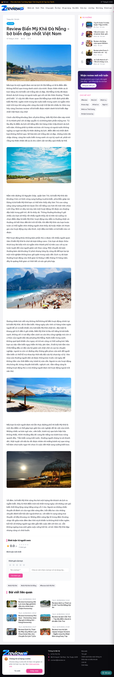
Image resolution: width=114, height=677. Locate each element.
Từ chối (17, 671)
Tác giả (84, 654)
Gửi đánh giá (15, 575)
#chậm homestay (87, 114)
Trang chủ (10, 19)
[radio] (10, 564)
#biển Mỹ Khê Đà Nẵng (28, 585)
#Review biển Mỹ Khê (47, 585)
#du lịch (94, 100)
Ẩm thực (58, 8)
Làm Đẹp (91, 8)
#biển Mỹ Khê (12, 585)
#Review (84, 100)
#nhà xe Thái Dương (88, 109)
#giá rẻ (104, 104)
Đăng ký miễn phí (88, 85)
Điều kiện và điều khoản (89, 659)
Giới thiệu (84, 665)
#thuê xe (95, 104)
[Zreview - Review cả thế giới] (12, 8)
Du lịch (17, 19)
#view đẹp (85, 104)
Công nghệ (49, 8)
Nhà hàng (99, 8)
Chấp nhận (34, 671)
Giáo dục (83, 8)
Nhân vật (30, 8)
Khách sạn (108, 8)
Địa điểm (75, 8)
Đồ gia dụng (66, 8)
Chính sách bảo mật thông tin (91, 657)
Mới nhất (84, 651)
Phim (42, 8)
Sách (37, 8)
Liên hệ (83, 662)
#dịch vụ (103, 100)
